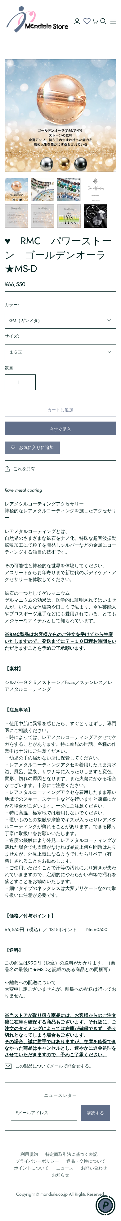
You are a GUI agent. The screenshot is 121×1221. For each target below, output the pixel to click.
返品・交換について (85, 1161)
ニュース (65, 1168)
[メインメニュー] (113, 21)
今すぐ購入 (60, 429)
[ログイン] (77, 21)
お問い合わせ (94, 1168)
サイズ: (12, 336)
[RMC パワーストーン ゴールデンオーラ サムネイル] (16, 189)
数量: (10, 368)
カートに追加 (60, 410)
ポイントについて (31, 1168)
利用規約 (29, 1154)
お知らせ (60, 1175)
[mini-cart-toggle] (95, 21)
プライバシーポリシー (37, 1161)
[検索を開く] (103, 21)
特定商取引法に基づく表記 (71, 1154)
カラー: (12, 305)
